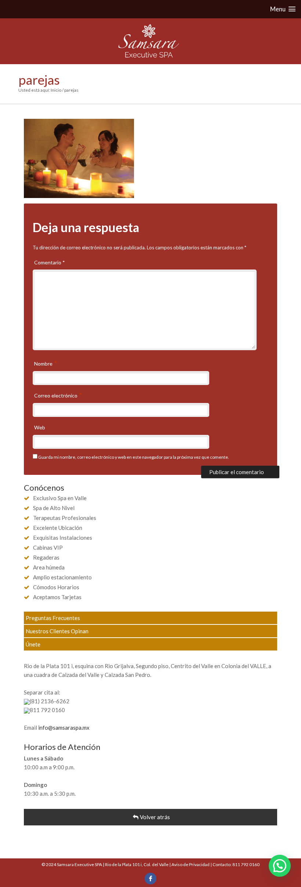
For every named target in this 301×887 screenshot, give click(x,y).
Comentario (49, 262)
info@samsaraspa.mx (64, 727)
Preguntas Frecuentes (53, 618)
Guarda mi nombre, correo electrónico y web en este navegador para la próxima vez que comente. (133, 457)
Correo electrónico (56, 395)
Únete (33, 644)
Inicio (56, 90)
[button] (280, 866)
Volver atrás (155, 817)
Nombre (44, 364)
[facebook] (150, 878)
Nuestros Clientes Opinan (57, 631)
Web (39, 427)
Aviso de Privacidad (190, 864)
